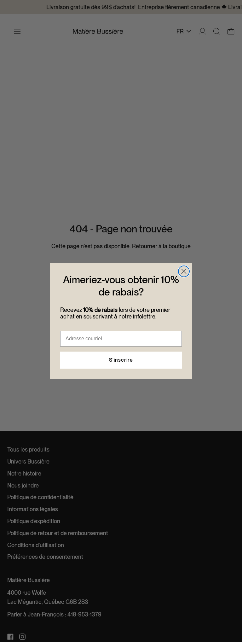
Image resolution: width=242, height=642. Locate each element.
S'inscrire (121, 360)
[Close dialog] (183, 271)
